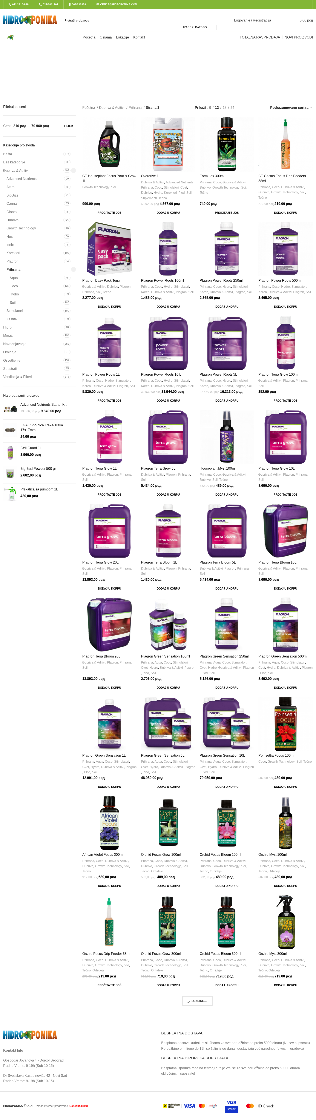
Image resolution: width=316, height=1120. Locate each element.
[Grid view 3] (252, 107)
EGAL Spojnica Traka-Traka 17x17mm (41, 427)
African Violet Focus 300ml (102, 854)
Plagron (12, 261)
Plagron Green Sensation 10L (222, 755)
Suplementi (149, 198)
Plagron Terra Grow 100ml (278, 374)
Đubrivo (12, 220)
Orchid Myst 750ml (214, 1053)
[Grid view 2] (244, 107)
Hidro (7, 327)
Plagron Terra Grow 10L (276, 468)
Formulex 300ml (212, 176)
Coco (14, 286)
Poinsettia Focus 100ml (276, 755)
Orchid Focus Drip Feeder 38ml (106, 954)
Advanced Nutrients (21, 179)
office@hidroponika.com (118, 4)
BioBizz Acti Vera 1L (273, 1053)
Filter (68, 126)
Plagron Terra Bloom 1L (159, 562)
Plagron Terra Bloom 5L (218, 562)
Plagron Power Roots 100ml (162, 280)
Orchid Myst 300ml (272, 954)
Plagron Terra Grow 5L (158, 468)
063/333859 (79, 4)
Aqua (14, 278)
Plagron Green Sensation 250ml (224, 656)
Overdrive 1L (151, 176)
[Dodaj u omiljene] (133, 143)
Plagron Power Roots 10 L (161, 374)
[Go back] (135, 53)
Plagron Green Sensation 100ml (165, 656)
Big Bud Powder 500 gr (38, 468)
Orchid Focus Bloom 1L (159, 1053)
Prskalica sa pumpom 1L (39, 489)
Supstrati (10, 368)
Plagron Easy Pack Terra (101, 280)
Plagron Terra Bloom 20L (101, 656)
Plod (181, 192)
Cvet (183, 187)
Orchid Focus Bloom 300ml (220, 954)
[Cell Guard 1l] (10, 453)
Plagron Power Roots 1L (101, 374)
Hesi (10, 236)
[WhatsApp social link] (307, 4)
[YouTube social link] (303, 4)
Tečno (162, 198)
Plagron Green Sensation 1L (104, 755)
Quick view (133, 134)
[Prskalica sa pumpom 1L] (10, 494)
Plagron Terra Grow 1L (99, 468)
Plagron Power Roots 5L (218, 374)
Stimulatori (14, 311)
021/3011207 (50, 4)
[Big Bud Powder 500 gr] (10, 473)
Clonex (11, 212)
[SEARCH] (222, 20)
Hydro (14, 294)
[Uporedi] (133, 124)
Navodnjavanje (14, 344)
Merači (8, 335)
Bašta (7, 154)
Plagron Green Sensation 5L (162, 755)
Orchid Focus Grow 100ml (161, 854)
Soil (13, 302)
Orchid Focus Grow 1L (99, 1053)
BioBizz (12, 195)
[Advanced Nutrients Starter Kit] (10, 409)
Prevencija (277, 1069)
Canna (11, 203)
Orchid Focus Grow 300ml (161, 954)
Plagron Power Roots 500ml (279, 280)
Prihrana (13, 269)
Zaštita (11, 319)
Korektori (13, 253)
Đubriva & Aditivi (16, 170)
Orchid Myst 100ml (272, 854)
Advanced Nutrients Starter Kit (43, 404)
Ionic (10, 245)
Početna (89, 107)
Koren (145, 292)
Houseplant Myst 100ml (218, 468)
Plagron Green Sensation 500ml (282, 656)
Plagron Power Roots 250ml (221, 280)
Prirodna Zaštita (297, 1069)
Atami (10, 187)
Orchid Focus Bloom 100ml (220, 854)
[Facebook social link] (288, 4)
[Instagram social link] (298, 4)
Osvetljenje (11, 360)
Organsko (302, 1064)
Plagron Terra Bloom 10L (277, 562)
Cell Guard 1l (30, 448)
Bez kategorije (14, 162)
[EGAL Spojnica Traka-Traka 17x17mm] (10, 431)
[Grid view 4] (260, 107)
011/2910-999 (20, 4)
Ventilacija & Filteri (17, 377)
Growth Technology (21, 228)
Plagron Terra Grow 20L (100, 562)
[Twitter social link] (293, 4)
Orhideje (9, 352)
